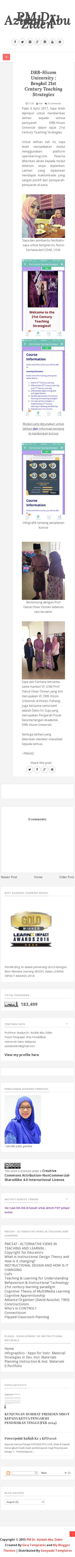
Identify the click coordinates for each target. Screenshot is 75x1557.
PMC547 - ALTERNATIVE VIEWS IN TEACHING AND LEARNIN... (31, 1246)
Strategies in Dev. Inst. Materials (30, 1357)
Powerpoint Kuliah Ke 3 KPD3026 (30, 1438)
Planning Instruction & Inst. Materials (34, 1361)
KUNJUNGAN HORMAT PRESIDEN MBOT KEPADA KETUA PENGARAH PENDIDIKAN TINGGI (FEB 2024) (37, 1418)
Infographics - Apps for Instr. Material (35, 1353)
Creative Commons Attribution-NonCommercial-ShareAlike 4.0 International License (37, 1175)
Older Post (66, 877)
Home (38, 877)
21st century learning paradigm (30, 1287)
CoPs (8, 1274)
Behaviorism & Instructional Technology (37, 1282)
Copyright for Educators (24, 1252)
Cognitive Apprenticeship (25, 1295)
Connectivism (15, 1312)
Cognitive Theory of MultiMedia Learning (37, 1291)
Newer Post (9, 877)
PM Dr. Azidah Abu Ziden (37, 20)
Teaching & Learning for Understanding (36, 1278)
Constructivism (17, 1304)
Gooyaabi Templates (56, 1551)
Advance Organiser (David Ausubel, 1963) (37, 1299)
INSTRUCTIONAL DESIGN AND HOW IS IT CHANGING (37, 1267)
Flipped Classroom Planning (27, 1317)
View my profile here (22, 1055)
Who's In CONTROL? (20, 1308)
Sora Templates (34, 1545)
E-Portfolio (13, 1366)
